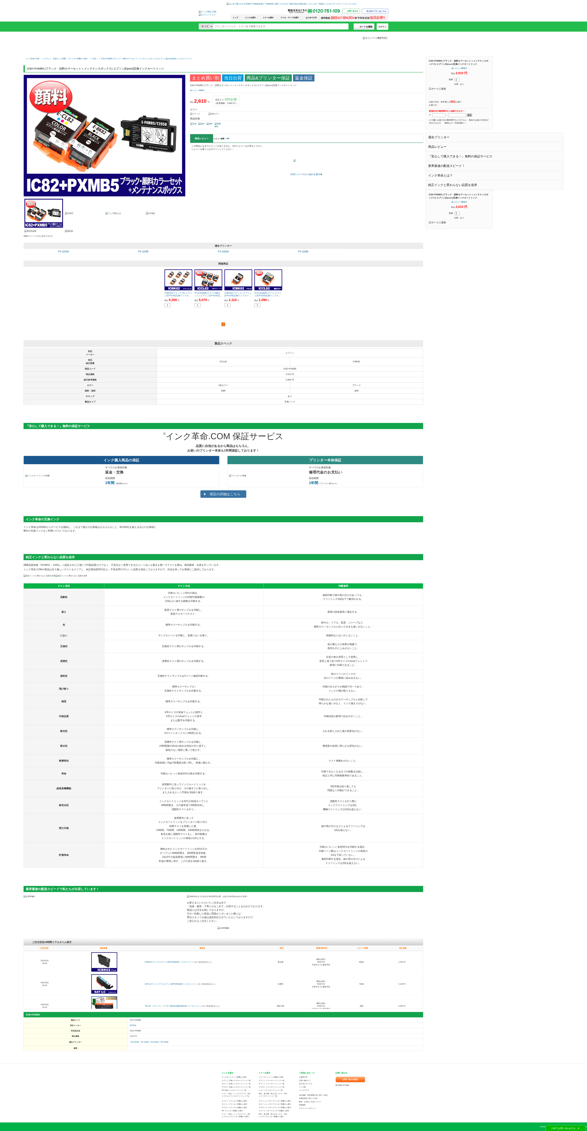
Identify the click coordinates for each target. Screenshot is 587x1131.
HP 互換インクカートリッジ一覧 (234, 1090)
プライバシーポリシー (307, 1108)
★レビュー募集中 (459, 68)
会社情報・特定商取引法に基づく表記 (313, 1095)
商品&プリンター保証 (268, 77)
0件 (227, 139)
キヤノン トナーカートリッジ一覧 (271, 1084)
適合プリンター (439, 137)
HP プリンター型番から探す (232, 1111)
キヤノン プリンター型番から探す (234, 1104)
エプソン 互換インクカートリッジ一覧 (236, 1080)
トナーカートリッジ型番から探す (271, 1077)
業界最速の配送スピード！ (446, 165)
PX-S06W (223, 251)
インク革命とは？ (440, 175)
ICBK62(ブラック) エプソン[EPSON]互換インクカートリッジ (170, 962)
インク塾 (302, 1087)
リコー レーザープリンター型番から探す (274, 1111)
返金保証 (304, 77)
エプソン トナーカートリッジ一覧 (271, 1080)
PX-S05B (143, 251)
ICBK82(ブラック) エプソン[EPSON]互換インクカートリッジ (238, 295)
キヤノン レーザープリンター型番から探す (275, 1104)
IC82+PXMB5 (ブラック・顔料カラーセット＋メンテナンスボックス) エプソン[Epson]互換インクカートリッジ (146, 59)
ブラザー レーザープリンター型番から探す (275, 1107)
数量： (452, 79)
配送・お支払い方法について (310, 1102)
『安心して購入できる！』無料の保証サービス (460, 156)
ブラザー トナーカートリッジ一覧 (271, 1087)
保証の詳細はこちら (225, 494)
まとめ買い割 (205, 77)
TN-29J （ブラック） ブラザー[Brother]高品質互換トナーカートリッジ (174, 1006)
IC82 (94, 59)
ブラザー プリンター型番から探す (234, 1107)
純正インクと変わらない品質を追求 (452, 185)
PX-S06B (303, 251)
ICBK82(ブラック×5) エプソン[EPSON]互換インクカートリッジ (178, 295)
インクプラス (304, 1090)
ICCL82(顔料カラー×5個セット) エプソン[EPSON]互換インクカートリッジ (207, 295)
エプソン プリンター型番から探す (234, 1101)
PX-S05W (63, 251)
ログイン (382, 27)
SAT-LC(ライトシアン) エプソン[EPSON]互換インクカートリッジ (172, 984)
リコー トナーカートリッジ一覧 (271, 1090)
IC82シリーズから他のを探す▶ (306, 174)
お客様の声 (303, 1077)
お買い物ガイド (305, 1080)
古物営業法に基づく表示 (308, 1098)
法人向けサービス (305, 1084)
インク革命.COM (32, 59)
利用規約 (302, 1105)
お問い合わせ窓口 (350, 1079)
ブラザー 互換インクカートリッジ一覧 (236, 1087)
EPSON (133, 1025)
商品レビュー (437, 146)
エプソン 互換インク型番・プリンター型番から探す (66, 59)
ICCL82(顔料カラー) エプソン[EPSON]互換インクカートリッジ (267, 295)
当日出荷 (233, 77)
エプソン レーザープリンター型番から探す (275, 1101)
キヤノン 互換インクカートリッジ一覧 (236, 1084)
